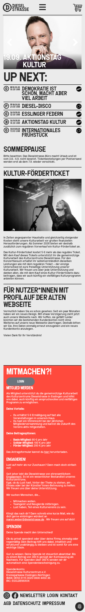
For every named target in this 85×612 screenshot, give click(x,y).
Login (52, 595)
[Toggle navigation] (42, 7)
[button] (75, 42)
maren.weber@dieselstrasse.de (25, 519)
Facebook (15, 595)
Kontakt (69, 595)
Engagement (14, 476)
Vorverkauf (80, 106)
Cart (71, 8)
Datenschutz (27, 603)
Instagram (6, 595)
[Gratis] (79, 89)
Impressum (53, 603)
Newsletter (32, 595)
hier (47, 452)
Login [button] (20, 381)
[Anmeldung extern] (79, 130)
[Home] (16, 7)
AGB (7, 603)
